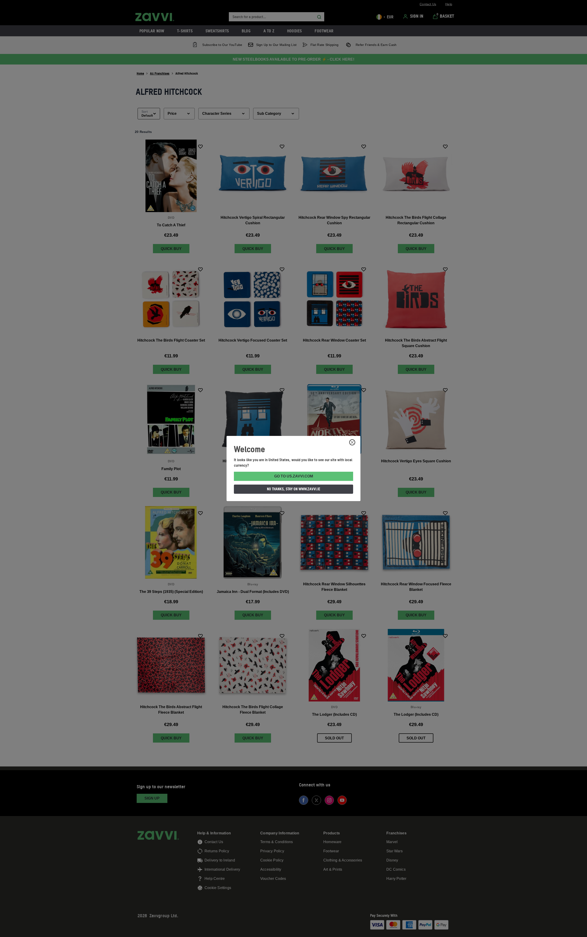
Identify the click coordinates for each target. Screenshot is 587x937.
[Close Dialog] (352, 442)
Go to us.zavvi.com (293, 476)
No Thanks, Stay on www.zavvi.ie (293, 489)
